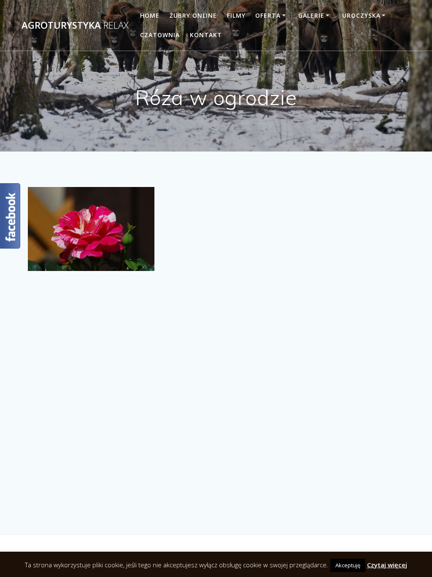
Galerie (311, 15)
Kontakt (206, 35)
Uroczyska (361, 15)
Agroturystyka (75, 25)
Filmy (236, 15)
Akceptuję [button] (347, 565)
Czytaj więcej (387, 565)
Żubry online (193, 15)
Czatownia (160, 35)
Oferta (268, 15)
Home (149, 15)
